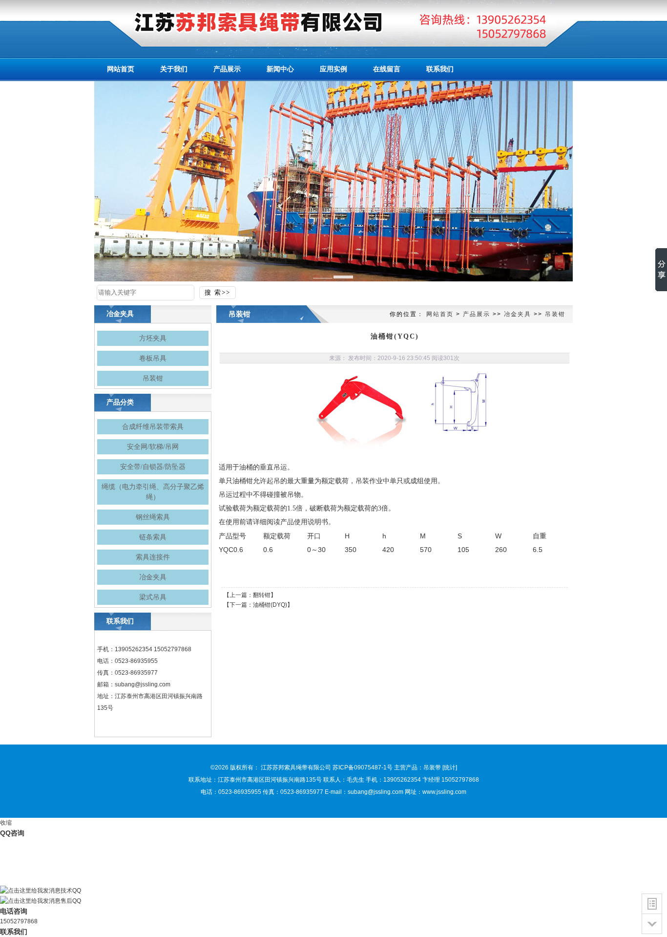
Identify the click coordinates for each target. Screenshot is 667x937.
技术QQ (71, 890)
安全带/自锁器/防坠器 (153, 466)
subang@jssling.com (142, 684)
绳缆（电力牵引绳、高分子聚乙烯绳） (153, 492)
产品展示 (476, 314)
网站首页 (440, 314)
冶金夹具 (153, 577)
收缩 (6, 822)
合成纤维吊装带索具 (153, 426)
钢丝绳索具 (153, 517)
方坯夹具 (153, 338)
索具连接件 (153, 557)
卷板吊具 (153, 358)
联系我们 (13, 932)
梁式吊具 (153, 597)
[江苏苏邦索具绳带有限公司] (241, 22)
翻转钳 (262, 595)
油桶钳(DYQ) (270, 604)
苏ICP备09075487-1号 (363, 767)
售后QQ (71, 900)
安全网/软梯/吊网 (153, 446)
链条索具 (153, 537)
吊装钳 (153, 378)
